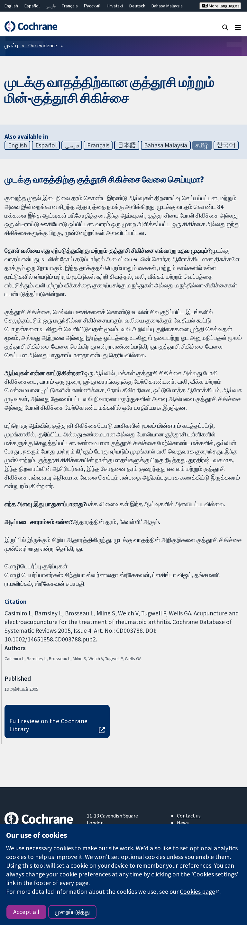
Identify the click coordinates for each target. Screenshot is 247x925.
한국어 (226, 145)
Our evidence (42, 45)
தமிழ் (202, 145)
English (11, 6)
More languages (224, 6)
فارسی (51, 6)
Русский (92, 6)
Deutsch (137, 6)
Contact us (189, 815)
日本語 (127, 145)
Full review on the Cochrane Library (48, 725)
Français (70, 6)
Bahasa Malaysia (167, 6)
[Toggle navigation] (238, 27)
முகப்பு (11, 45)
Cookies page (197, 891)
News (183, 822)
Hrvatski (115, 6)
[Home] (31, 26)
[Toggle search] (225, 27)
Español (32, 6)
